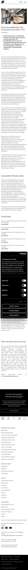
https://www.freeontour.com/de (9, 546)
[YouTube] (10, 528)
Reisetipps (3, 468)
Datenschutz (4, 559)
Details (21, 301)
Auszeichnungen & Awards (8, 509)
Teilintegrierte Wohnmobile (7, 437)
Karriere (3, 514)
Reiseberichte (4, 466)
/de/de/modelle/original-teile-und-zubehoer (12, 535)
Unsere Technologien (6, 447)
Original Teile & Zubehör (7, 480)
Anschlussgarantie (5, 490)
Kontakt (3, 492)
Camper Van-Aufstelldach (7, 459)
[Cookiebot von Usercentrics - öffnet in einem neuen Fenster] (19, 254)
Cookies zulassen (14, 306)
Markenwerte (4, 507)
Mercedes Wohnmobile (7, 432)
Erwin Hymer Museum (6, 511)
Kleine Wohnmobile (6, 442)
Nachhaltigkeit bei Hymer (7, 504)
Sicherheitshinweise (14, 559)
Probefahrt (4, 485)
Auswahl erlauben (14, 310)
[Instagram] (2, 528)
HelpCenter (4, 495)
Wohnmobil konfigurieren (7, 452)
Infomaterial (4, 487)
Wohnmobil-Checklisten (7, 471)
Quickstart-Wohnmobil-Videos (8, 449)
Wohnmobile (4, 430)
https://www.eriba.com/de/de (8, 541)
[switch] (24, 285)
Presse (3, 516)
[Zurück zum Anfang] (25, 551)
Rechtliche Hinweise (6, 561)
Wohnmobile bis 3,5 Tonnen (8, 444)
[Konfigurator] (19, 418)
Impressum (17, 556)
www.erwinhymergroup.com (11, 376)
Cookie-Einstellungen (6, 564)
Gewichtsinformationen (7, 556)
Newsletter (4, 497)
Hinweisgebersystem (18, 561)
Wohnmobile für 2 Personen (8, 456)
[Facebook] (6, 528)
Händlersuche (4, 483)
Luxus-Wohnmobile (6, 454)
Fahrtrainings (4, 473)
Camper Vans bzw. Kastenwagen (9, 435)
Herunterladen (4, 224)
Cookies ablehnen (14, 315)
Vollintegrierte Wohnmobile (8, 440)
